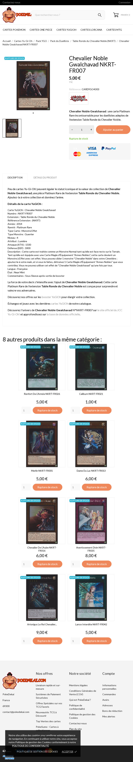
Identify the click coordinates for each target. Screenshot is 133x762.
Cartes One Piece (41, 29)
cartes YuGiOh (59, 303)
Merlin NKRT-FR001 (42, 470)
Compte (108, 673)
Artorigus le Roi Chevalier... (42, 624)
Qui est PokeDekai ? (80, 699)
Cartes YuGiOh (66, 29)
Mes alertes (108, 716)
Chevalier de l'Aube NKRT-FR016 (42, 549)
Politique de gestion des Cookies (37, 751)
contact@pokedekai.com (16, 711)
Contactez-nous (11, 2)
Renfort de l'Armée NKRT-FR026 (42, 393)
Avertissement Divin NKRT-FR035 (91, 549)
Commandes (109, 694)
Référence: (75, 89)
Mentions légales (78, 685)
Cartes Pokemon (14, 29)
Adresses (107, 705)
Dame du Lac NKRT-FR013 (91, 470)
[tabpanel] (33, 85)
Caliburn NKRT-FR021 (91, 393)
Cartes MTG (114, 29)
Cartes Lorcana (91, 29)
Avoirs (105, 699)
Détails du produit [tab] (45, 177)
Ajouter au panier (113, 129)
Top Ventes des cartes (48, 721)
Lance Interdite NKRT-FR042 (91, 624)
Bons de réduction (112, 710)
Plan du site (75, 728)
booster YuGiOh (51, 297)
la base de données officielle (63, 314)
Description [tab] (15, 177)
